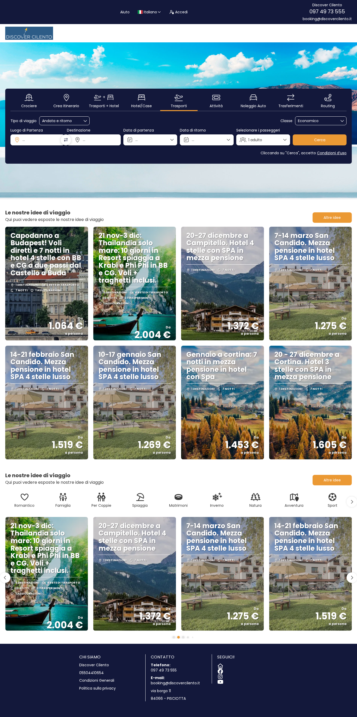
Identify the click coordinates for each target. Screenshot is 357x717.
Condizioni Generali (96, 680)
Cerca (319, 140)
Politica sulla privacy (97, 688)
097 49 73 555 (327, 11)
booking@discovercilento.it (327, 18)
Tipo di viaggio (23, 120)
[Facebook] (219, 670)
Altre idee (332, 217)
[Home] (219, 665)
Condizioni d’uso (332, 153)
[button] (352, 502)
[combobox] (37, 139)
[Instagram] (219, 675)
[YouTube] (219, 681)
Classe (286, 120)
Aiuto (125, 12)
